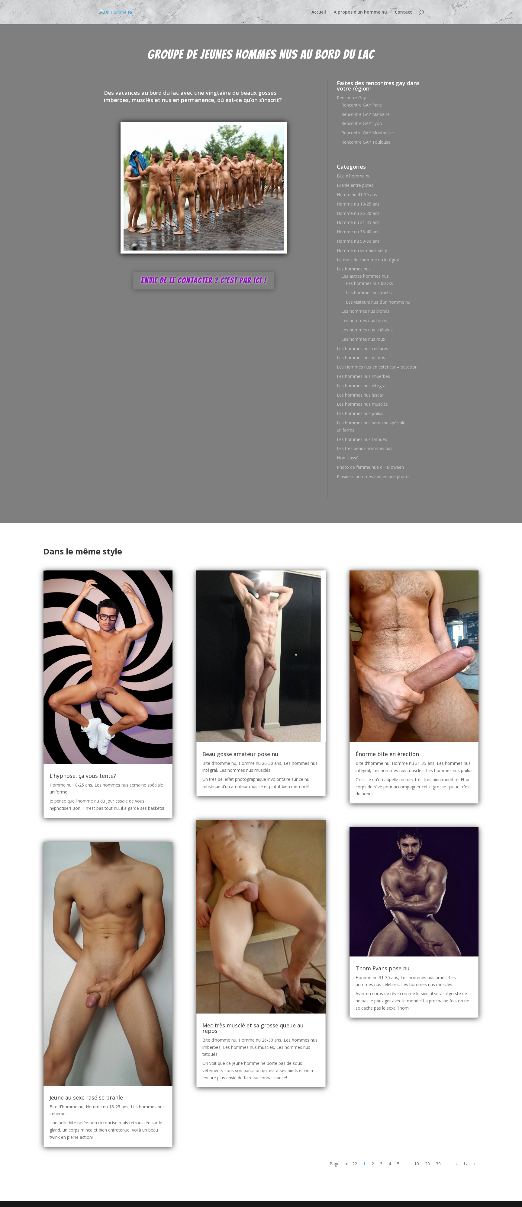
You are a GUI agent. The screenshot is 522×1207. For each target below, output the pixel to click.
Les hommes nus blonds (365, 311)
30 (438, 1164)
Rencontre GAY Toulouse (366, 142)
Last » (469, 1164)
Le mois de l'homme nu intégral (368, 260)
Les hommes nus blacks (369, 283)
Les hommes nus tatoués (362, 439)
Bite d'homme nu (354, 176)
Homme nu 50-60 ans (358, 241)
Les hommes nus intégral (361, 385)
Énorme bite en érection (387, 754)
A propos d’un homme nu (360, 12)
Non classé (348, 458)
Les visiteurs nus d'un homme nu (378, 302)
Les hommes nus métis (369, 292)
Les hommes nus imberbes (363, 376)
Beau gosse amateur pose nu (240, 754)
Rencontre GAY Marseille (365, 114)
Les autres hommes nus (365, 276)
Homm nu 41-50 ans (357, 194)
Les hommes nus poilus (360, 413)
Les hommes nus (354, 269)
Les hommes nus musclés (362, 404)
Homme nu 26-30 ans (358, 213)
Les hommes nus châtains (367, 330)
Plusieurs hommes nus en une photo (373, 476)
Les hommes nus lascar (360, 395)
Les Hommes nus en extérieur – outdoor (377, 367)
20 (427, 1164)
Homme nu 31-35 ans (358, 222)
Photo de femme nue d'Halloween (370, 467)
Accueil (318, 12)
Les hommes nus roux (363, 339)
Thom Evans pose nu (383, 968)
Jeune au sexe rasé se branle (86, 1097)
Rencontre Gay (351, 98)
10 (416, 1164)
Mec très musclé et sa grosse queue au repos (253, 1028)
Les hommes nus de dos (361, 357)
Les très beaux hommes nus (364, 448)
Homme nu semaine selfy (362, 250)
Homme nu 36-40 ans (358, 232)
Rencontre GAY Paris (361, 105)
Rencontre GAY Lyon (361, 123)
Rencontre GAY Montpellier (367, 133)
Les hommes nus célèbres (362, 348)
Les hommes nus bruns (364, 320)
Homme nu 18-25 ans (358, 204)
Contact (403, 12)
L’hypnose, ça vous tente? (83, 775)
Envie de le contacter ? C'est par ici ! (203, 280)
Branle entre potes (355, 185)
